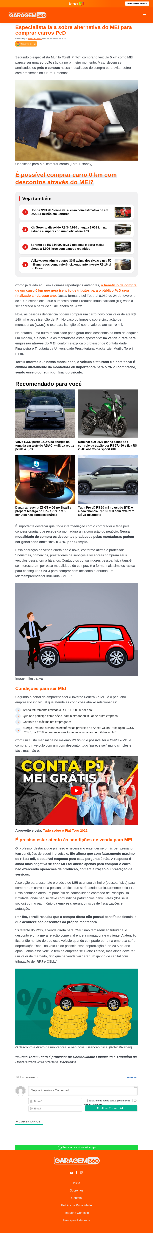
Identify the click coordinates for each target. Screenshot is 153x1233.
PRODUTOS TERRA (137, 3)
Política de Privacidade (76, 1205)
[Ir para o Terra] (76, 3)
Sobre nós (76, 1190)
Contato (76, 1198)
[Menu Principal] (144, 15)
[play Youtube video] (76, 790)
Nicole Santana (35, 39)
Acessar (132, 1077)
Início (76, 1183)
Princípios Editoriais (76, 1220)
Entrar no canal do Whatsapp (79, 1147)
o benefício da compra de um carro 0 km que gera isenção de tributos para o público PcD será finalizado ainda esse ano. (76, 290)
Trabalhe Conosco (76, 1212)
